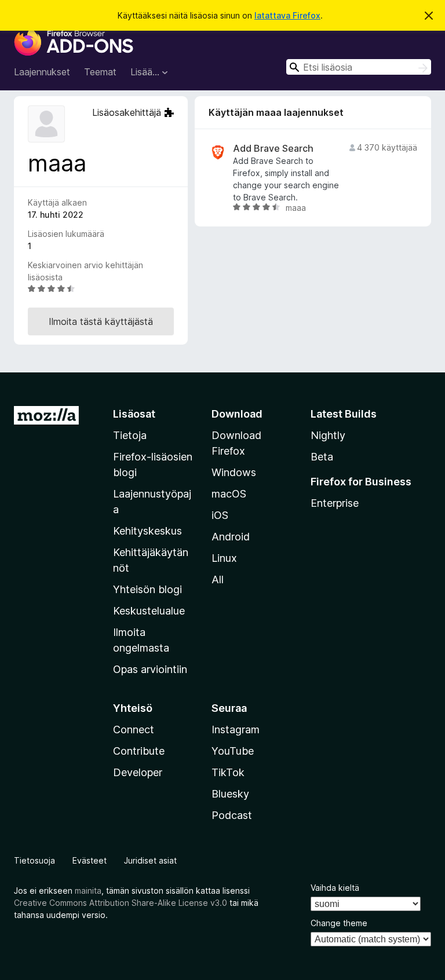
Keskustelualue (149, 611)
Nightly (328, 435)
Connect (133, 729)
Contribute (139, 751)
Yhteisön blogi (147, 589)
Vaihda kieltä (335, 888)
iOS (219, 515)
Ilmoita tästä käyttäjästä (101, 321)
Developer (137, 772)
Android (230, 537)
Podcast (231, 815)
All (217, 579)
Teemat (100, 72)
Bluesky (230, 794)
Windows (233, 472)
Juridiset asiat (150, 860)
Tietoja (130, 435)
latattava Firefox (287, 15)
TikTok (228, 772)
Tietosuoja (34, 860)
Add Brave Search (273, 148)
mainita (88, 890)
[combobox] (358, 67)
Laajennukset (42, 72)
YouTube (232, 751)
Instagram (235, 729)
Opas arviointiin (150, 669)
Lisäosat (134, 414)
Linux (224, 558)
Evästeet (89, 860)
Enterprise (335, 503)
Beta (322, 457)
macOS (228, 494)
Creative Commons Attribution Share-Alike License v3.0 (120, 903)
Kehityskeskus (147, 531)
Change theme (339, 923)
